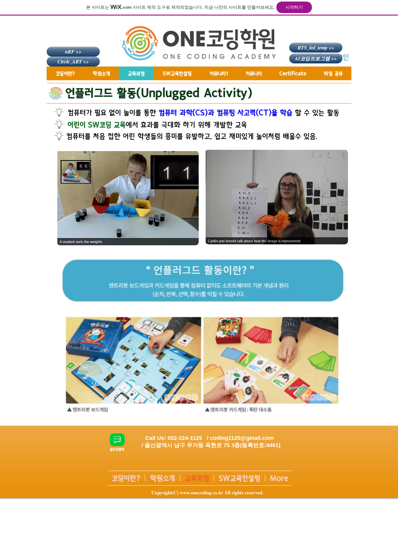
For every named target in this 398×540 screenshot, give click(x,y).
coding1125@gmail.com (242, 438)
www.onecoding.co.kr (201, 492)
